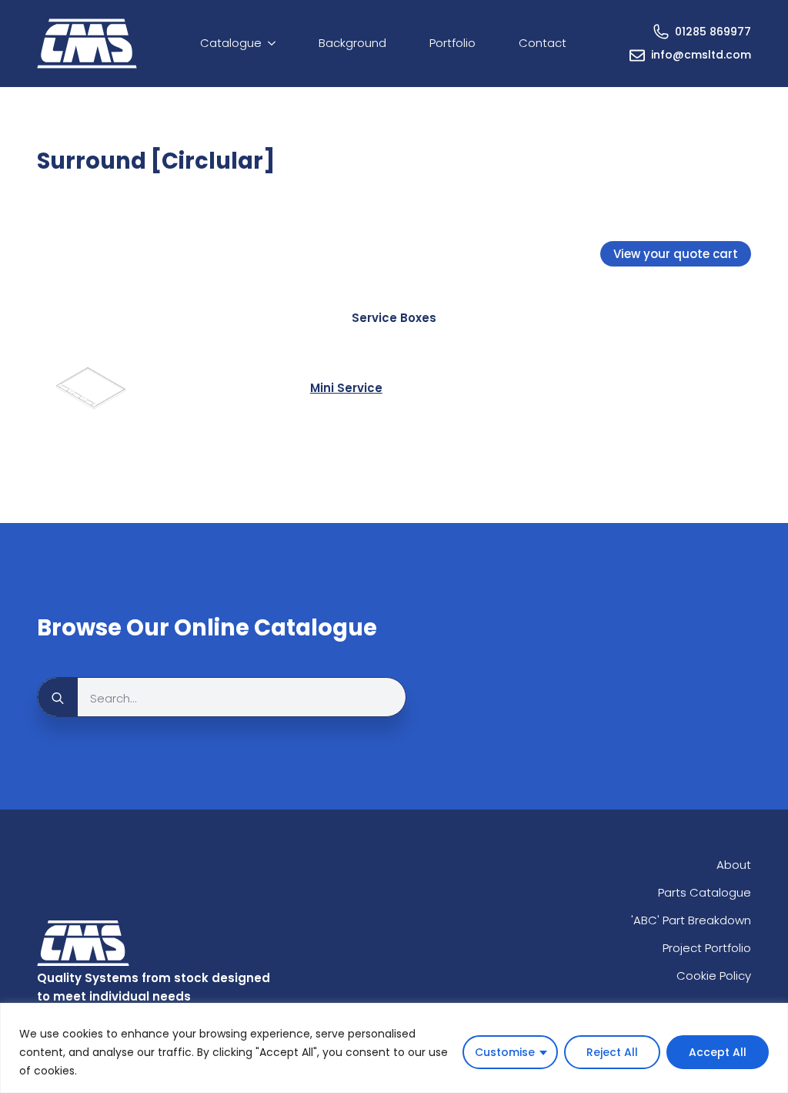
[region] (394, 1048)
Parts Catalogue (704, 892)
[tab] (394, 317)
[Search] (58, 698)
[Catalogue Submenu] (275, 43)
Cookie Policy (713, 975)
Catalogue (231, 43)
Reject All (612, 1052)
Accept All (717, 1052)
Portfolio (452, 43)
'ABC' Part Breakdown (691, 920)
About (733, 865)
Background (352, 43)
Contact (542, 43)
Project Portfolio (707, 948)
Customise (505, 1052)
